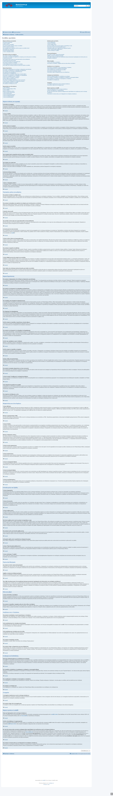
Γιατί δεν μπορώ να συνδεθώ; (8, 46)
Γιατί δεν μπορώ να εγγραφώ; (8, 44)
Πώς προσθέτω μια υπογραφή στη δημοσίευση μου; (12, 71)
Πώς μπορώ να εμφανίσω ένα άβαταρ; (10, 62)
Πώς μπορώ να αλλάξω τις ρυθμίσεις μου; (10, 55)
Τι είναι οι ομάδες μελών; (51, 44)
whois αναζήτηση (29, 732)
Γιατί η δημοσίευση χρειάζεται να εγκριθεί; (10, 82)
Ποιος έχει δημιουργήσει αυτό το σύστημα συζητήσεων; (57, 89)
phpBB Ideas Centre (12, 723)
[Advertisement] (46, 20)
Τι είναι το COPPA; (6, 43)
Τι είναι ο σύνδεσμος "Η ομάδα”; (53, 50)
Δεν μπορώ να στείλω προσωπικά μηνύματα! (55, 54)
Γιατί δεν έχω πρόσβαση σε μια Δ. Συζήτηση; (11, 76)
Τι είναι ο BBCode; (6, 87)
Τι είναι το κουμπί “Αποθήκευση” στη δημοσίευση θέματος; (14, 81)
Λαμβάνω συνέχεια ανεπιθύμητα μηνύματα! (55, 55)
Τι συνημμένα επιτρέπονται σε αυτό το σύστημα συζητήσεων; (58, 83)
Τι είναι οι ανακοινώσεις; (7, 93)
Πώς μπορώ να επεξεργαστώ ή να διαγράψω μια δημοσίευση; (14, 70)
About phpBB (24, 715)
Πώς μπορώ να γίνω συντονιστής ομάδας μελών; (56, 46)
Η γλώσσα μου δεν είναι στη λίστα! (9, 60)
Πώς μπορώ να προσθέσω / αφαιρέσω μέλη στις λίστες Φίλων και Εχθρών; (61, 63)
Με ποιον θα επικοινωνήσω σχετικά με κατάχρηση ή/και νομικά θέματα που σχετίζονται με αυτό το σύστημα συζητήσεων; (67, 92)
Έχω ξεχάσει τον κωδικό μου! (8, 49)
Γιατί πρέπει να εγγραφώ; (7, 42)
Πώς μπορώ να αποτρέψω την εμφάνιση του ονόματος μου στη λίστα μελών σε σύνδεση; (19, 56)
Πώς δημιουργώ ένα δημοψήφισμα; (9, 72)
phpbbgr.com (51, 783)
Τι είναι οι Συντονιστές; (51, 43)
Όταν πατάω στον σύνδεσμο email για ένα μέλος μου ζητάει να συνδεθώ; (16, 65)
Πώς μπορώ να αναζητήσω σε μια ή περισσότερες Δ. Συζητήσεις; (59, 67)
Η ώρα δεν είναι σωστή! (7, 58)
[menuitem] (16, 32)
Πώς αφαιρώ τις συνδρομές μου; (53, 79)
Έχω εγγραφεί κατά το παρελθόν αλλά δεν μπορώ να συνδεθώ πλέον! (16, 48)
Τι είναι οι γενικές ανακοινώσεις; (9, 92)
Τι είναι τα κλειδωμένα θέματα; (8, 95)
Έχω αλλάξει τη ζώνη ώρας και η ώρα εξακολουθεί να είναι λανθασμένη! (16, 59)
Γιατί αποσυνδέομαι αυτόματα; (8, 50)
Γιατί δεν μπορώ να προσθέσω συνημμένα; (11, 77)
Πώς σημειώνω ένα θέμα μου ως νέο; (10, 83)
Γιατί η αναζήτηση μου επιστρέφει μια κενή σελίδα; (56, 69)
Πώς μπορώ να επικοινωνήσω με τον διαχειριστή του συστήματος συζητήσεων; (62, 93)
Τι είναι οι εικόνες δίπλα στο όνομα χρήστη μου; (11, 61)
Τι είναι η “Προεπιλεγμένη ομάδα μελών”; (55, 49)
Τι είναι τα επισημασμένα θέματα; (9, 94)
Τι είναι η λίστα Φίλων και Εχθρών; (53, 62)
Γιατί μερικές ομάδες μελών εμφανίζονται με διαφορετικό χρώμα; (59, 48)
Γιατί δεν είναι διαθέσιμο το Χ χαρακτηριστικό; (55, 90)
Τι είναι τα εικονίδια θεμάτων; (8, 97)
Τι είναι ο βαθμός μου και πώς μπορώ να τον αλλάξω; (13, 64)
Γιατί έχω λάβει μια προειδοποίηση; (9, 78)
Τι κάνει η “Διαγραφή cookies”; (8, 51)
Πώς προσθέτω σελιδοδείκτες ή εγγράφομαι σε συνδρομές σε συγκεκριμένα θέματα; (63, 77)
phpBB (12, 232)
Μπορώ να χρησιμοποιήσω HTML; (9, 88)
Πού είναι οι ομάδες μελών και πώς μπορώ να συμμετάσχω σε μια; (59, 45)
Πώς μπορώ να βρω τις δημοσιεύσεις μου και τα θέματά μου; (58, 72)
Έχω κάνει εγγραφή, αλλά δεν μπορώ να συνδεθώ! (12, 45)
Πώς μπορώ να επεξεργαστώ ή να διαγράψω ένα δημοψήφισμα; (15, 75)
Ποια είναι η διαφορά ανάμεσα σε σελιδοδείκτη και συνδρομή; (58, 76)
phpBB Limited (55, 714)
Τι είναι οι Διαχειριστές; (51, 42)
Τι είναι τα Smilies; (6, 89)
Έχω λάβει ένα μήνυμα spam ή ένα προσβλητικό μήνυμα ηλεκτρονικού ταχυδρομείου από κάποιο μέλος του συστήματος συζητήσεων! (67, 57)
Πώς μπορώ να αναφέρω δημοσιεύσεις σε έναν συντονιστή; (14, 79)
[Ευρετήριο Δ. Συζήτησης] (9, 5)
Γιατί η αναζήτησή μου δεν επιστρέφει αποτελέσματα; (57, 68)
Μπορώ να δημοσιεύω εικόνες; (8, 91)
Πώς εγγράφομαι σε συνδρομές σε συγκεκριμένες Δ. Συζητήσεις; (59, 78)
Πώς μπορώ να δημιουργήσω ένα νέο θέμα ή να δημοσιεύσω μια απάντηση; (17, 69)
